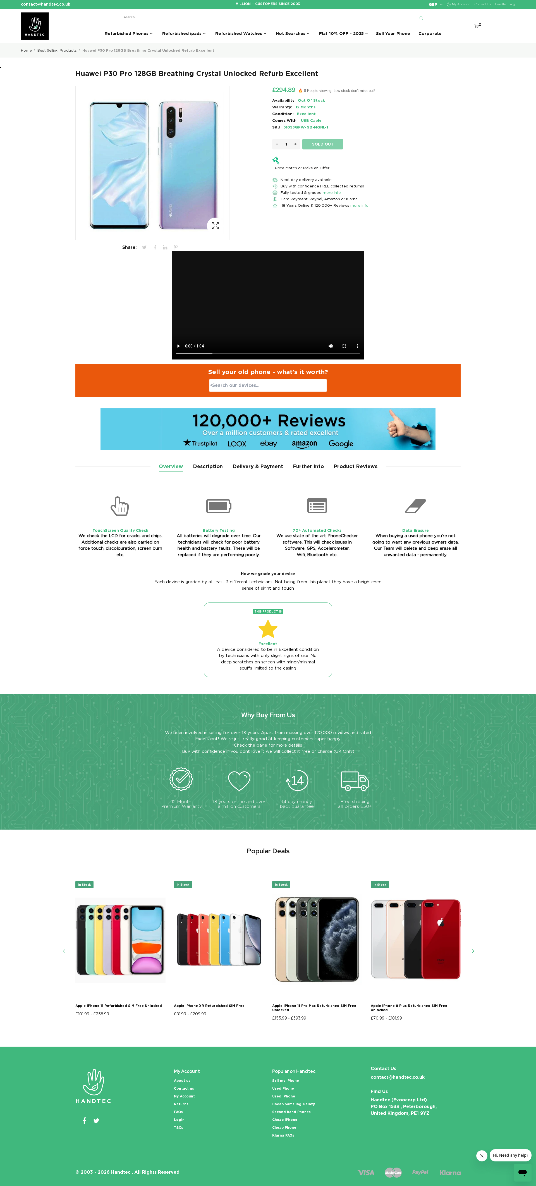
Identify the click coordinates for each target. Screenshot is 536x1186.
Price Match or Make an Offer (302, 168)
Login (179, 1120)
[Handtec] (35, 26)
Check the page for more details (268, 745)
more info (332, 192)
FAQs (178, 1112)
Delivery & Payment (258, 466)
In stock (84, 884)
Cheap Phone (284, 1127)
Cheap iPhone (284, 1120)
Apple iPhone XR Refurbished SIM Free (209, 1006)
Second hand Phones (291, 1112)
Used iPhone (283, 1096)
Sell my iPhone (285, 1080)
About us (182, 1080)
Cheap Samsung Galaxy (293, 1104)
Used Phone (283, 1088)
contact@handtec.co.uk (398, 1077)
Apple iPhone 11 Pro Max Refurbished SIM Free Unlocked (314, 1008)
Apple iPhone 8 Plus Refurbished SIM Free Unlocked (409, 1008)
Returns (181, 1104)
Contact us (184, 1088)
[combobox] (268, 385)
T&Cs (178, 1127)
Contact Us (482, 4)
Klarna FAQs (283, 1135)
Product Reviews (355, 466)
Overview (171, 466)
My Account (184, 1096)
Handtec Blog (505, 4)
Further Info (308, 466)
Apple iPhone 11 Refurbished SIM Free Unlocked (118, 1006)
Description (208, 466)
